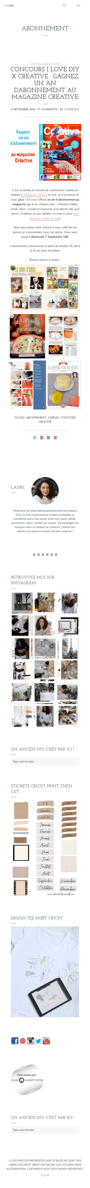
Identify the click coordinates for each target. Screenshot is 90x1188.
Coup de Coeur (51, 64)
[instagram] (56, 554)
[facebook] (38, 554)
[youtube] (47, 554)
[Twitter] (34, 554)
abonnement (36, 417)
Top (44, 1175)
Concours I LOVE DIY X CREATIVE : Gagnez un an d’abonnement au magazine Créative (45, 83)
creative (45, 422)
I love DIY (71, 109)
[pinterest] (52, 554)
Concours (36, 64)
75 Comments (47, 109)
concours (68, 417)
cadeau (53, 417)
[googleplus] (43, 554)
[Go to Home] (31, 5)
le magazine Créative (34, 194)
